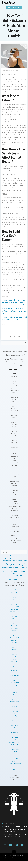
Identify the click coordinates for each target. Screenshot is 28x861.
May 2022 (14, 404)
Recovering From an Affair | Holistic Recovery (13, 582)
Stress (14, 524)
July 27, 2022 (15, 70)
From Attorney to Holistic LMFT (15, 365)
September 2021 (14, 420)
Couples (15, 472)
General (15, 488)
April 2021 (14, 429)
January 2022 (14, 411)
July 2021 (14, 424)
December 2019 (15, 445)
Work (14, 542)
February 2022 (14, 408)
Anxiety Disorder (14, 463)
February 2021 (14, 433)
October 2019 (14, 447)
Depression (15, 479)
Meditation (14, 501)
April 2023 (14, 383)
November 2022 (14, 390)
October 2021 (14, 417)
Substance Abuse (14, 526)
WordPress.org (14, 780)
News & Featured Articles (14, 506)
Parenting (14, 508)
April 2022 (14, 406)
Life (15, 497)
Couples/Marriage (14, 474)
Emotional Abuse (14, 481)
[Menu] (26, 2)
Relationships (14, 510)
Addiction (14, 454)
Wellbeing (14, 538)
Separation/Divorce (14, 517)
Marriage (14, 499)
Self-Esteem (15, 515)
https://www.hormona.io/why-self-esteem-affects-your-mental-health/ (14, 311)
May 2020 (14, 438)
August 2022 (14, 397)
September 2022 (14, 395)
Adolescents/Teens (14, 456)
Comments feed (14, 777)
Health (14, 492)
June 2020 (14, 436)
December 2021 (15, 413)
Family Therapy (14, 483)
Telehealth (14, 529)
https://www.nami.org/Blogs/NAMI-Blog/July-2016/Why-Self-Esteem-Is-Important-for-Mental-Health (14, 302)
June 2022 (14, 401)
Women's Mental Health (15, 540)
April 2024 (14, 381)
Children (15, 469)
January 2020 (14, 442)
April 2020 (14, 440)
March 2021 (15, 431)
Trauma (15, 533)
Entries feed (15, 775)
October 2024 (14, 379)
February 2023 (14, 386)
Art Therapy (15, 465)
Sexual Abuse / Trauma (14, 520)
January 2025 (14, 376)
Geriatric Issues (14, 490)
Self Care (14, 513)
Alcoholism (14, 458)
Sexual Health (14, 522)
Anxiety (14, 460)
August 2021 (14, 422)
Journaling (14, 494)
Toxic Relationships (14, 531)
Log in (14, 772)
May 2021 (14, 426)
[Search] (25, 343)
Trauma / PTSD (15, 535)
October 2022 (14, 392)
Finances (14, 485)
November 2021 (14, 415)
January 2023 (14, 388)
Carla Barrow (6, 70)
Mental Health (11, 324)
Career (14, 467)
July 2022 (14, 399)
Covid (14, 476)
